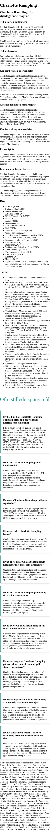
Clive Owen (43, 818)
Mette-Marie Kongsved (11, 801)
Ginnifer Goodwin (26, 822)
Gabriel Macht (30, 818)
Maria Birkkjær (27, 779)
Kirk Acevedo (30, 810)
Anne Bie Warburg (8, 777)
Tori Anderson (37, 777)
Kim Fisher (42, 796)
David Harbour (6, 803)
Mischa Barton (31, 786)
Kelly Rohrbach (20, 770)
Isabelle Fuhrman (23, 789)
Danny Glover (16, 818)
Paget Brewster (30, 772)
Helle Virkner (17, 798)
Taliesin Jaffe (43, 829)
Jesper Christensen (30, 825)
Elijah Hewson (16, 772)
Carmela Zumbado (15, 815)
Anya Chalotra (6, 794)
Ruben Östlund (6, 820)
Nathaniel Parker (32, 763)
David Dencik (44, 798)
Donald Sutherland (9, 827)
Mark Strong (44, 786)
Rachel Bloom (30, 829)
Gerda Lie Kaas (39, 765)
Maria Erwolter (33, 820)
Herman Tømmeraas (18, 782)
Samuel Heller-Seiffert (25, 791)
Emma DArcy (42, 791)
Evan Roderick (27, 775)
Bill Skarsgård (17, 810)
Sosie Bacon (44, 825)
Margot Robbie (21, 803)
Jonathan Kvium (35, 770)
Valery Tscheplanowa (9, 796)
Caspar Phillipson (15, 786)
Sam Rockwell (35, 803)
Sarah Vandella (24, 765)
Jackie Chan (38, 789)
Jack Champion (12, 779)
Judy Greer (11, 765)
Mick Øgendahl (19, 767)
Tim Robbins (30, 798)
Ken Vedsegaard (30, 801)
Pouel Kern (43, 801)
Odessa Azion (34, 784)
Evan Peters (14, 775)
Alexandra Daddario (37, 782)
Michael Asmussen (21, 808)
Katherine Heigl (13, 825)
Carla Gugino (23, 777)
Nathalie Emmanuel (8, 822)
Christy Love (5, 767)
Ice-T (43, 820)
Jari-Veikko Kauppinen (16, 806)
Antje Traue (5, 798)
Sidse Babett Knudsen (37, 767)
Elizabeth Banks (7, 791)
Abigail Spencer (7, 784)
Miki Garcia (40, 794)
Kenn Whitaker (7, 789)
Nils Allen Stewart (27, 796)
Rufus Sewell (5, 770)
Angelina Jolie (37, 827)
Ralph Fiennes (12, 813)
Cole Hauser (20, 784)
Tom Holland (25, 813)
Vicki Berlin (20, 820)
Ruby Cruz (38, 813)
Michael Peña (5, 808)
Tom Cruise (40, 775)
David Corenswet (35, 806)
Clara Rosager (31, 815)
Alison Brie (36, 808)
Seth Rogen (24, 827)
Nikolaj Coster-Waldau (24, 794)
